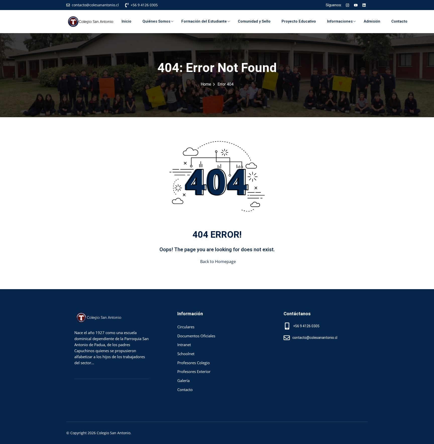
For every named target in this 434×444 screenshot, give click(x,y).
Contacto (399, 21)
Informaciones (340, 21)
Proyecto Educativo (299, 21)
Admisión (372, 21)
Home (206, 84)
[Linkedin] (364, 5)
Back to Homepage (218, 261)
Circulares (185, 326)
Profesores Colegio (193, 362)
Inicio (126, 21)
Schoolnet (185, 353)
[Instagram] (347, 5)
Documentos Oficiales (196, 335)
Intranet (184, 344)
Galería (183, 380)
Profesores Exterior (193, 371)
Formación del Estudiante (204, 21)
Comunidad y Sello (254, 21)
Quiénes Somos (156, 21)
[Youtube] (355, 5)
